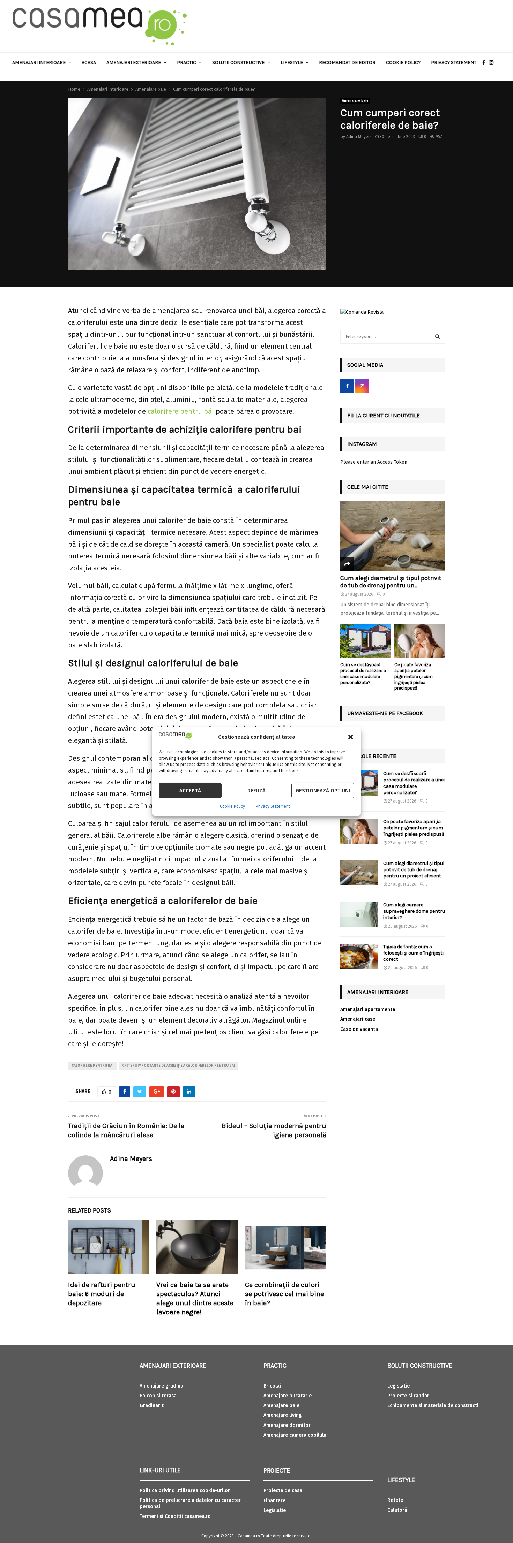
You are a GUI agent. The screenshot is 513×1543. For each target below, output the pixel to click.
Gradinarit (152, 1405)
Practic (186, 63)
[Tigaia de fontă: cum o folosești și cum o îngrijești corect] (359, 956)
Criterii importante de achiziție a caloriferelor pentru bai (178, 1066)
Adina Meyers (359, 136)
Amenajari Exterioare (133, 63)
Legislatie (274, 1510)
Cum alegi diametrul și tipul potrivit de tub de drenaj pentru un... (390, 582)
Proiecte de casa (282, 1490)
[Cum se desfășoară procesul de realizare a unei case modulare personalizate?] (365, 641)
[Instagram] (493, 63)
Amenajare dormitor (287, 1425)
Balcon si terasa (158, 1396)
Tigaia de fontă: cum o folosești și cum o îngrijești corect (413, 953)
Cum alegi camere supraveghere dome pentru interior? (414, 911)
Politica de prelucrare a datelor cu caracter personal (190, 1503)
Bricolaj (272, 1386)
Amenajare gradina (161, 1386)
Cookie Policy (232, 806)
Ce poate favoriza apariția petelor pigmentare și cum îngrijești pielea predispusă (413, 676)
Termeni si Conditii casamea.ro (175, 1516)
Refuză (256, 791)
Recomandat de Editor (347, 63)
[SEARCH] (437, 337)
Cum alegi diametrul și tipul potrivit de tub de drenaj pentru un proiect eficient (413, 869)
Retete (395, 1500)
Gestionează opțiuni (323, 791)
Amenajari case (357, 1019)
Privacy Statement (273, 806)
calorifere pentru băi (181, 411)
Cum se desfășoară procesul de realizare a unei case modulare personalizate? (363, 673)
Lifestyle (292, 63)
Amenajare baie (355, 101)
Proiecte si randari (409, 1396)
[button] (350, 737)
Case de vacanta (359, 1029)
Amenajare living (282, 1415)
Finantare (274, 1501)
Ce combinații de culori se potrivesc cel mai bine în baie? (284, 1294)
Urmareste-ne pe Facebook (385, 713)
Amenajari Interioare (39, 63)
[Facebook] (485, 63)
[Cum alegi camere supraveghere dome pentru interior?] (359, 914)
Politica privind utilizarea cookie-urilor (185, 1490)
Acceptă (190, 791)
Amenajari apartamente (367, 1009)
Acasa (89, 63)
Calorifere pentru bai (92, 1066)
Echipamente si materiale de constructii (433, 1405)
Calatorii (397, 1510)
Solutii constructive (238, 63)
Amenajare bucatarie (287, 1396)
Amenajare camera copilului (295, 1435)
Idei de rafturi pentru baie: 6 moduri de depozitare (101, 1294)
